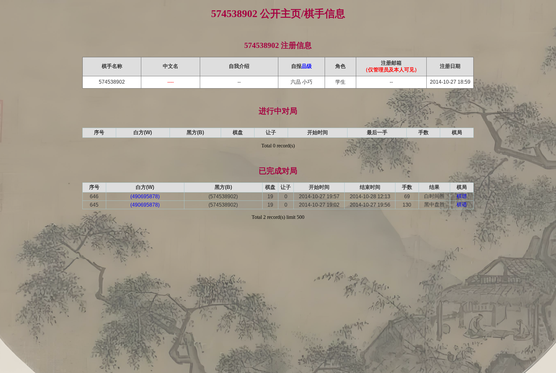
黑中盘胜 (434, 204)
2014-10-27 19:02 (319, 205)
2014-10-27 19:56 (370, 205)
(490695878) (145, 196)
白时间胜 (434, 196)
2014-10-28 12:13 (370, 196)
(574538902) (223, 196)
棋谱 (462, 196)
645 (94, 205)
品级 (306, 66)
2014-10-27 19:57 (319, 196)
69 (407, 196)
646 (94, 196)
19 (270, 196)
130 (407, 205)
